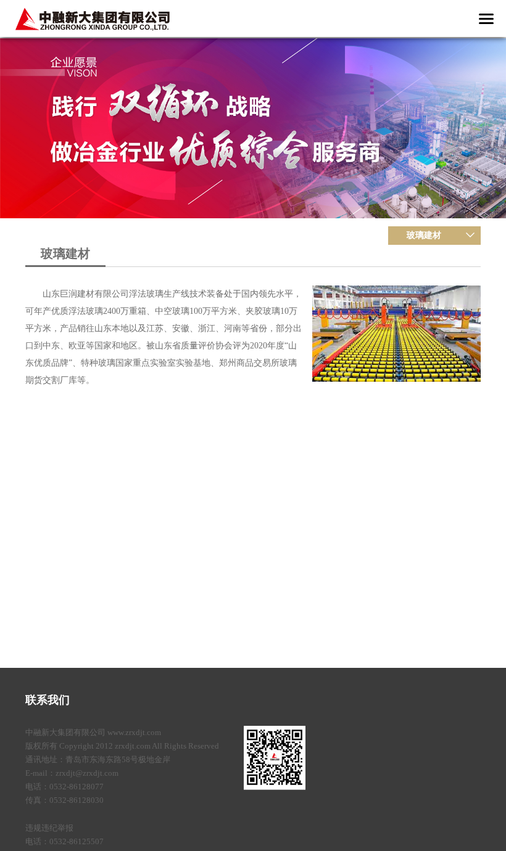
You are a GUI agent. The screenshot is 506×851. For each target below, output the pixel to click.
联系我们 (47, 700)
